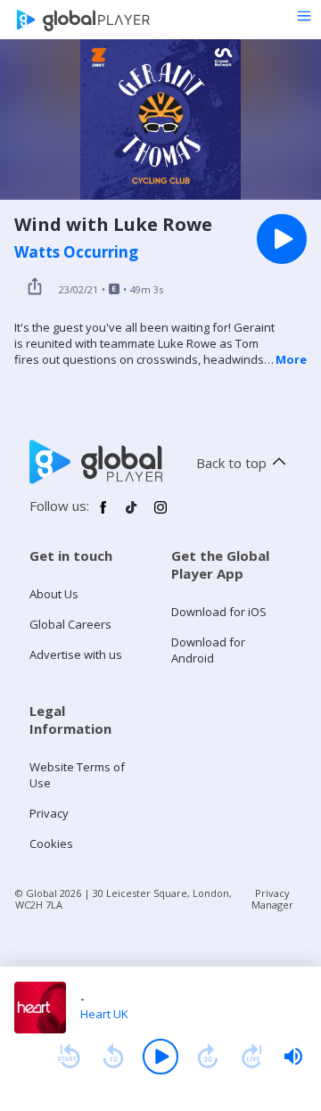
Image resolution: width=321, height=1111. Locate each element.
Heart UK (104, 1014)
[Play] (160, 1056)
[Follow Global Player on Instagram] (160, 514)
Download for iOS (219, 612)
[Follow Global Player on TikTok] (131, 514)
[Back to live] (252, 1056)
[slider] (293, 1056)
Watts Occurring (76, 252)
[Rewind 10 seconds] (113, 1056)
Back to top (231, 463)
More (291, 359)
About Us (53, 594)
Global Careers (70, 624)
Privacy (49, 813)
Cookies (51, 843)
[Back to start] (68, 1056)
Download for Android (208, 650)
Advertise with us (75, 654)
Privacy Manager (272, 898)
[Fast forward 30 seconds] (208, 1056)
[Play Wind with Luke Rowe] (282, 239)
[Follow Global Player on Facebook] (103, 514)
